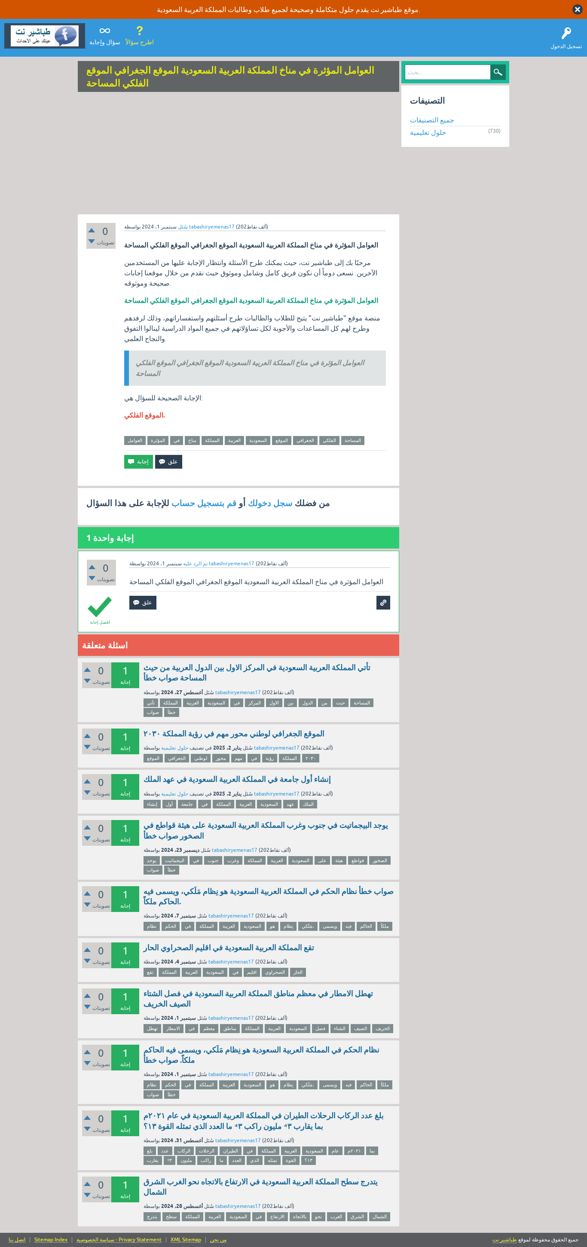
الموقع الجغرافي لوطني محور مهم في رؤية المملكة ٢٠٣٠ (234, 733)
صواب (153, 712)
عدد (165, 1150)
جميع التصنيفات (432, 120)
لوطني (200, 758)
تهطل (152, 1028)
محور (221, 758)
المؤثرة (158, 440)
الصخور (380, 860)
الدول (307, 702)
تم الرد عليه (195, 564)
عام (335, 1150)
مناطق (229, 1028)
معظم (209, 1028)
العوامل (135, 440)
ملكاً (385, 926)
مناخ (192, 440)
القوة (291, 1160)
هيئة (339, 860)
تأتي (151, 702)
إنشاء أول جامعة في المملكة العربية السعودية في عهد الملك (237, 779)
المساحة (353, 440)
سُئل (183, 227)
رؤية (270, 758)
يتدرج (152, 1216)
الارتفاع (277, 1216)
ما (221, 1160)
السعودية (258, 440)
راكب (206, 1160)
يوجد (151, 860)
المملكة (212, 440)
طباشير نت (504, 1240)
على (322, 860)
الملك (308, 804)
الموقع (281, 440)
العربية (234, 440)
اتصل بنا (17, 1240)
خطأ (172, 712)
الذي (254, 1160)
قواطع (358, 860)
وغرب (233, 860)
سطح (171, 1216)
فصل (320, 1028)
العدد (237, 1160)
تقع (150, 972)
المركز (254, 702)
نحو (318, 1216)
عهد (290, 804)
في (177, 440)
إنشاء (152, 804)
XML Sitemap (186, 1240)
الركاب (183, 1150)
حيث (340, 702)
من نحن (218, 1240)
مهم (238, 758)
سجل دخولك (270, 503)
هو (272, 926)
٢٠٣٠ (311, 758)
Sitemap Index (50, 1240)
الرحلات (206, 1150)
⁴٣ (169, 1160)
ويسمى (330, 926)
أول (169, 804)
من (324, 702)
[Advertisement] (238, 154)
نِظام (288, 926)
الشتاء (339, 1028)
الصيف (360, 1028)
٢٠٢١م (354, 1150)
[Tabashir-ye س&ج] (44, 36)
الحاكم (366, 926)
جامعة (187, 804)
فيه (348, 926)
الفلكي (329, 440)
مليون (186, 1160)
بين (290, 702)
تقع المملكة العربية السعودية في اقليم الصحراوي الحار (229, 947)
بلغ (150, 1150)
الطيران (230, 1150)
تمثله (272, 1160)
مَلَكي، (308, 926)
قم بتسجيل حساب (204, 503)
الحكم (170, 926)
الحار (298, 972)
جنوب (213, 860)
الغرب (336, 1216)
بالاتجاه (299, 1216)
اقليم (252, 972)
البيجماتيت (174, 860)
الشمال (380, 1216)
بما (372, 1150)
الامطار (173, 1028)
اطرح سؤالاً (139, 42)
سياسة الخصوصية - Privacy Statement (119, 1240)
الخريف (383, 1028)
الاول (274, 702)
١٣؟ (308, 1160)
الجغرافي (305, 440)
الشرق (357, 1216)
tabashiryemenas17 (238, 692)
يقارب (153, 1160)
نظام (151, 926)
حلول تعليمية (174, 748)
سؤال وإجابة (104, 42)
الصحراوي (275, 972)
